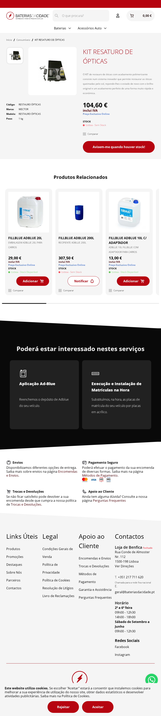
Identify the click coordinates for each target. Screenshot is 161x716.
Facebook (122, 647)
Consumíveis (23, 40)
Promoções (14, 557)
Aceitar (97, 707)
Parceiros (13, 580)
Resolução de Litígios (57, 588)
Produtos (13, 549)
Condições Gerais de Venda (57, 553)
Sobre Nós (14, 572)
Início (9, 40)
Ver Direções (124, 566)
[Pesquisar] (56, 15)
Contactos (13, 588)
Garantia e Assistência (95, 589)
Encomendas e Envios (95, 558)
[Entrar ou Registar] (117, 15)
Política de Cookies (56, 580)
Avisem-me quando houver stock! (119, 147)
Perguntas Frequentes (109, 500)
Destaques (14, 564)
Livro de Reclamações (58, 596)
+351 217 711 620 (130, 577)
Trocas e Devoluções (26, 504)
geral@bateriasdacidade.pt (135, 592)
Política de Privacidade (51, 568)
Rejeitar (63, 707)
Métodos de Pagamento (100, 475)
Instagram (32, 4)
